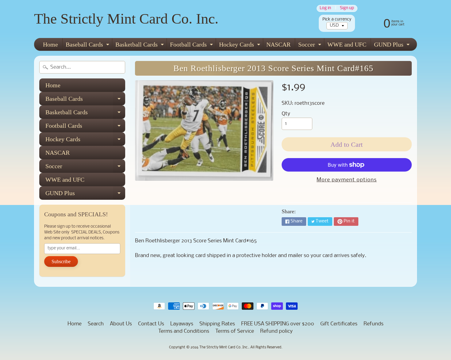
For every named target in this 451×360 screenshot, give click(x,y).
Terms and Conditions (183, 331)
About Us (121, 324)
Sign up (347, 8)
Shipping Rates (217, 324)
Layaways (181, 324)
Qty (286, 114)
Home (50, 44)
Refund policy (276, 331)
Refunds (374, 324)
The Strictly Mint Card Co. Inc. (126, 18)
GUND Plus (392, 46)
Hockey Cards (240, 46)
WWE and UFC (346, 44)
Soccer (310, 46)
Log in (325, 8)
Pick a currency (336, 19)
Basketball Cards (140, 46)
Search (96, 324)
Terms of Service (234, 331)
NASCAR (278, 44)
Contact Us (151, 324)
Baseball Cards (88, 46)
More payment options (347, 180)
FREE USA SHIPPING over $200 (277, 324)
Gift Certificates (338, 324)
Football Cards (192, 46)
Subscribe (61, 261)
